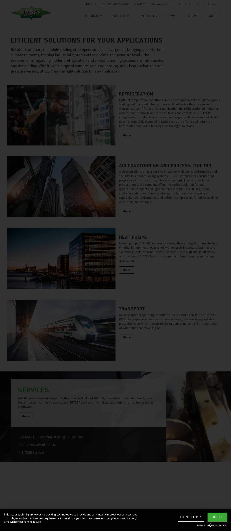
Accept (217, 517)
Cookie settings (191, 517)
